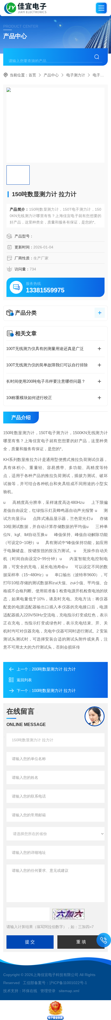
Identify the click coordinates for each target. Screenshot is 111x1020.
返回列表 (24, 680)
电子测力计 (75, 75)
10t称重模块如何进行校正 (29, 397)
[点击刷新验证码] (68, 914)
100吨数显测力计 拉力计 (54, 690)
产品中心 (51, 75)
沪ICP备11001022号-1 (68, 983)
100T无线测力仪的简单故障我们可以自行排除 (47, 365)
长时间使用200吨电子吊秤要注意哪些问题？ (45, 381)
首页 (32, 75)
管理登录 (48, 991)
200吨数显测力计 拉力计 (54, 669)
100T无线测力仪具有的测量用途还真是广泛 (45, 348)
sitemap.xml (69, 991)
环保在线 (29, 991)
